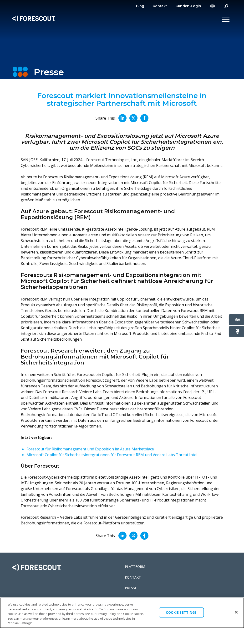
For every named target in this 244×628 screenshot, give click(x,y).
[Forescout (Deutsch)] (33, 19)
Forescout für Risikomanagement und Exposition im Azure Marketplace (90, 449)
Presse (131, 588)
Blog (140, 6)
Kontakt (160, 6)
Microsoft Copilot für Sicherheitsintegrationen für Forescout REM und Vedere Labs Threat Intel (111, 454)
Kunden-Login (188, 6)
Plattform (135, 566)
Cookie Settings (181, 612)
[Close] (236, 612)
